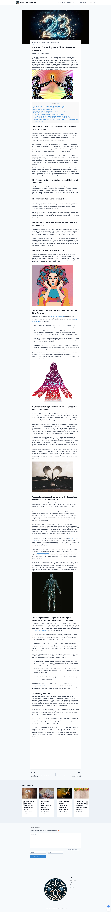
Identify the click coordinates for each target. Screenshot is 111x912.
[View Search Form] (94, 2)
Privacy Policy (63, 908)
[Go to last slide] (24, 802)
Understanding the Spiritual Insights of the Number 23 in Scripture (49, 114)
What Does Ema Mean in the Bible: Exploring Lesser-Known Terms (29, 805)
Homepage (73, 880)
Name (33, 852)
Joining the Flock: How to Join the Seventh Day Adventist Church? (69, 774)
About (84, 2)
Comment (33, 834)
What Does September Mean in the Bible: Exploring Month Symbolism (81, 805)
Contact (90, 2)
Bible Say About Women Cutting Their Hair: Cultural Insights (41, 774)
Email (50, 852)
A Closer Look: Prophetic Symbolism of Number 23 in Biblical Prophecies (51, 116)
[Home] (32, 42)
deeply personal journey (39, 685)
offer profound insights (43, 553)
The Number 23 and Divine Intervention (42, 109)
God (74, 2)
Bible (63, 2)
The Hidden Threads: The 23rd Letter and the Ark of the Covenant (49, 111)
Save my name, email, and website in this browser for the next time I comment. (73, 851)
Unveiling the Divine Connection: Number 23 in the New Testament (49, 106)
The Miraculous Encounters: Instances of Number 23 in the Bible (48, 107)
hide (58, 103)
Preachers (79, 2)
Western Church (36, 53)
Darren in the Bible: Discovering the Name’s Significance (46, 805)
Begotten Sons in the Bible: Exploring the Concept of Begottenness (64, 805)
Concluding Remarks (38, 121)
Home (59, 2)
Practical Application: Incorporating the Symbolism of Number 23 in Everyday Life (53, 117)
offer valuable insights (40, 630)
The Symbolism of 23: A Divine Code (42, 112)
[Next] (87, 802)
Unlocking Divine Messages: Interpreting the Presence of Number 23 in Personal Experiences (55, 119)
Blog (71, 882)
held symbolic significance (57, 316)
